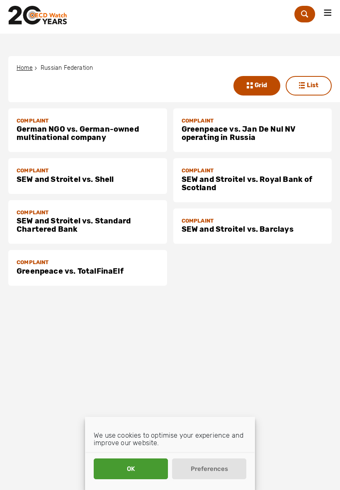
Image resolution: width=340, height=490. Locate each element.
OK (131, 469)
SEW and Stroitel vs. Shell (65, 179)
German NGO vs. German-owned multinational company (78, 133)
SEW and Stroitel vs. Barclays (238, 229)
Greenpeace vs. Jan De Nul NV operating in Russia (239, 133)
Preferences (209, 469)
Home (25, 67)
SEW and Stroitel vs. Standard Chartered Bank (74, 225)
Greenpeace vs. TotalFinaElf (70, 271)
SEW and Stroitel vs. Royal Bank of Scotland (247, 183)
